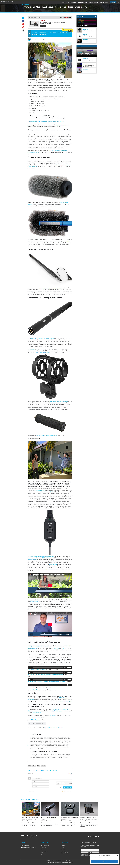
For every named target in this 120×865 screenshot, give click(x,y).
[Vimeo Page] (98, 836)
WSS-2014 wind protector (42, 352)
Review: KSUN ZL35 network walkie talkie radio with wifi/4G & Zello (88, 36)
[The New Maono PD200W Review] (50, 808)
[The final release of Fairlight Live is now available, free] (31, 808)
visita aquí (52, 715)
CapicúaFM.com (48, 727)
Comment (69, 39)
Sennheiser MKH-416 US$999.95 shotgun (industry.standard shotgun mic (46, 681)
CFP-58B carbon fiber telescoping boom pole (50, 288)
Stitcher (60, 727)
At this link (30, 125)
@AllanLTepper (35, 719)
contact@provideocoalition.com (29, 847)
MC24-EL (32, 349)
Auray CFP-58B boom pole (34, 152)
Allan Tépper (34, 39)
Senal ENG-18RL (61, 125)
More (106, 2)
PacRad (62, 847)
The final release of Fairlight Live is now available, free (30, 818)
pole (38, 765)
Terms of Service (51, 862)
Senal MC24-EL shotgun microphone (58, 150)
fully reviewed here (32, 559)
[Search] (118, 2)
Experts (102, 2)
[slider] (70, 667)
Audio (29, 765)
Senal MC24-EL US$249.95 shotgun (37, 669)
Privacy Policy (88, 855)
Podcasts (90, 2)
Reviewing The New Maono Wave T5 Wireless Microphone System (89, 819)
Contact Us (43, 854)
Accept (104, 861)
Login (70, 773)
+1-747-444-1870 (25, 845)
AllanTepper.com (37, 712)
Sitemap (70, 862)
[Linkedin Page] (96, 836)
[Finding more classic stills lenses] (79, 40)
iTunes (55, 727)
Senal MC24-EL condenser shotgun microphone (42, 338)
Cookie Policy (65, 862)
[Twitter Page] (91, 836)
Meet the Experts (44, 851)
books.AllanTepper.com (57, 710)
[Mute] (67, 667)
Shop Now (42, 26)
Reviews (96, 2)
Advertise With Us (45, 845)
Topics (42, 849)
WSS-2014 (66, 241)
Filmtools (63, 845)
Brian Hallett (49, 820)
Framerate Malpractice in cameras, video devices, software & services (88, 60)
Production (73, 2)
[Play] (29, 667)
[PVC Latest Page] (95, 46)
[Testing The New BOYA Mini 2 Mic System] (70, 808)
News (67, 2)
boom (34, 765)
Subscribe (113, 2)
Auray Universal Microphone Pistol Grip (47, 435)
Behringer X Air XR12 (33, 648)
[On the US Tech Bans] (79, 70)
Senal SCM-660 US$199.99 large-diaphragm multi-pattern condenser (45, 674)
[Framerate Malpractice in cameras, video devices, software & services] (79, 59)
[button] (117, 855)
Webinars (43, 852)
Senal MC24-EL (53, 564)
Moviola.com (64, 851)
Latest (63, 2)
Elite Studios (49, 492)
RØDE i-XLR (45, 557)
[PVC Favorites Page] (95, 16)
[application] (50, 667)
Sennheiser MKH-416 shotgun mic (50, 569)
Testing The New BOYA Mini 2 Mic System (69, 818)
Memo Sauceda (40, 490)
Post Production (82, 2)
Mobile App (43, 847)
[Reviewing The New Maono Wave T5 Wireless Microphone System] (89, 808)
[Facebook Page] (88, 836)
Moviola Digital (64, 852)
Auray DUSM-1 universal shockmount (58, 401)
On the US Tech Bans (87, 71)
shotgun (43, 765)
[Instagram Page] (93, 836)
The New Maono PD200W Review (48, 818)
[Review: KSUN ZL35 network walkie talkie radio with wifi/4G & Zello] (79, 35)
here (55, 648)
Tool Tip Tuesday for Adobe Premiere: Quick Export (88, 66)
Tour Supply (63, 849)
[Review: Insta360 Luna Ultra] (79, 30)
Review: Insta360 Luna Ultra (88, 30)
